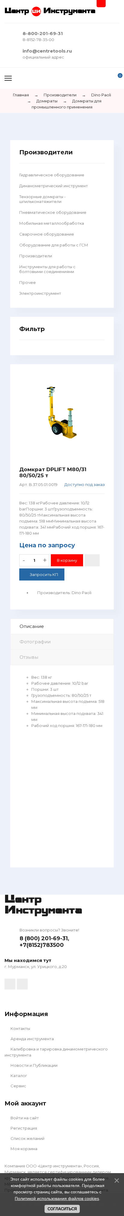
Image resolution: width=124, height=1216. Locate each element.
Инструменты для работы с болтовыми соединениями (47, 269)
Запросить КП (44, 574)
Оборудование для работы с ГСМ (53, 245)
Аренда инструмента (32, 1038)
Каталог (18, 1075)
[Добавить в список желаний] (92, 560)
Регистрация (23, 1128)
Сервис (18, 1085)
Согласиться (62, 1209)
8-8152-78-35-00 (38, 39)
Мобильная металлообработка (51, 223)
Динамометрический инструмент (53, 185)
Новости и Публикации (33, 1065)
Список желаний (27, 1138)
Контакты (20, 1028)
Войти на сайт (24, 1117)
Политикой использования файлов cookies (57, 1198)
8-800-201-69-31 (43, 33)
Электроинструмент (40, 293)
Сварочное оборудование (46, 234)
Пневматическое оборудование (52, 212)
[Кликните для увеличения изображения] (62, 415)
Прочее (27, 282)
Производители (35, 255)
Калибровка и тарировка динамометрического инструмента (56, 1052)
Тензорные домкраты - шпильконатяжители (42, 199)
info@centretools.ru (47, 51)
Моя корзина (23, 1148)
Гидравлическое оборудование (51, 174)
